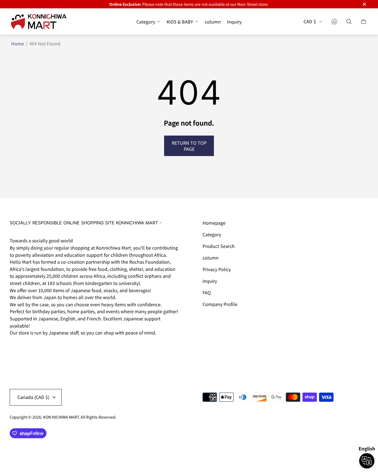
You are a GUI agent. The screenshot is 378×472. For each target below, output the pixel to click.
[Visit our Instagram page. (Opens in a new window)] (16, 348)
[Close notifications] (364, 4)
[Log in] (334, 21)
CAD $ (310, 22)
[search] (349, 21)
